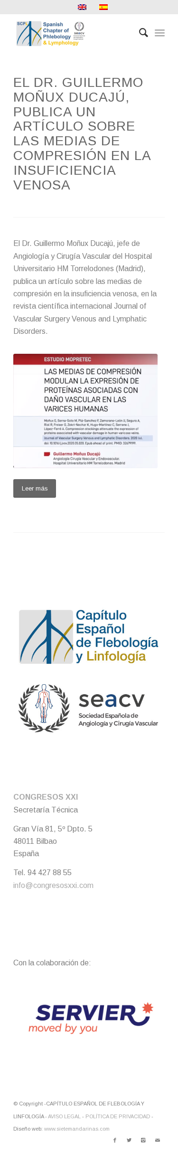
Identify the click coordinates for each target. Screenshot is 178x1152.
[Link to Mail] (157, 1140)
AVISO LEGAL (64, 1116)
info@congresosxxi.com (53, 885)
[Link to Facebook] (115, 1140)
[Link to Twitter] (129, 1140)
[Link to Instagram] (143, 1140)
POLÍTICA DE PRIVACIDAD (117, 1116)
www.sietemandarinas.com (77, 1129)
